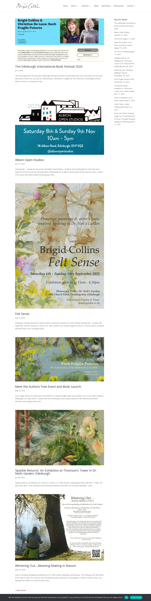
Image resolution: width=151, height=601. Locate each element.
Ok (126, 597)
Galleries (85, 6)
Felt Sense (22, 314)
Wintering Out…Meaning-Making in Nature (45, 565)
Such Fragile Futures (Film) (124, 79)
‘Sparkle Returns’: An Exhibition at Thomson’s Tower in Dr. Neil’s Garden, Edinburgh (56, 472)
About (73, 6)
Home (65, 6)
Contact (130, 6)
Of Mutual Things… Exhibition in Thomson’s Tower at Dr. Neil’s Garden (124, 88)
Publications (119, 6)
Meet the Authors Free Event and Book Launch (48, 386)
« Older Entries (20, 590)
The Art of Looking (121, 51)
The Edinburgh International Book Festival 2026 (48, 66)
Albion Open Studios (29, 160)
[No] (148, 597)
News (96, 6)
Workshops (106, 6)
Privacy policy (136, 597)
